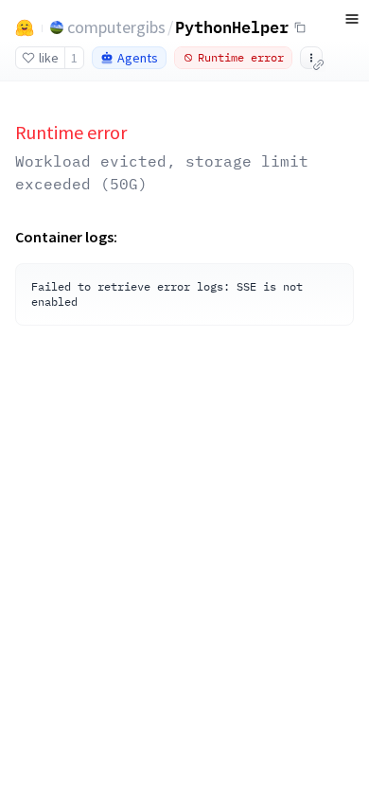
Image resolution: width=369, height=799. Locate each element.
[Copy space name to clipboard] (300, 27)
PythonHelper (232, 26)
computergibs (116, 27)
